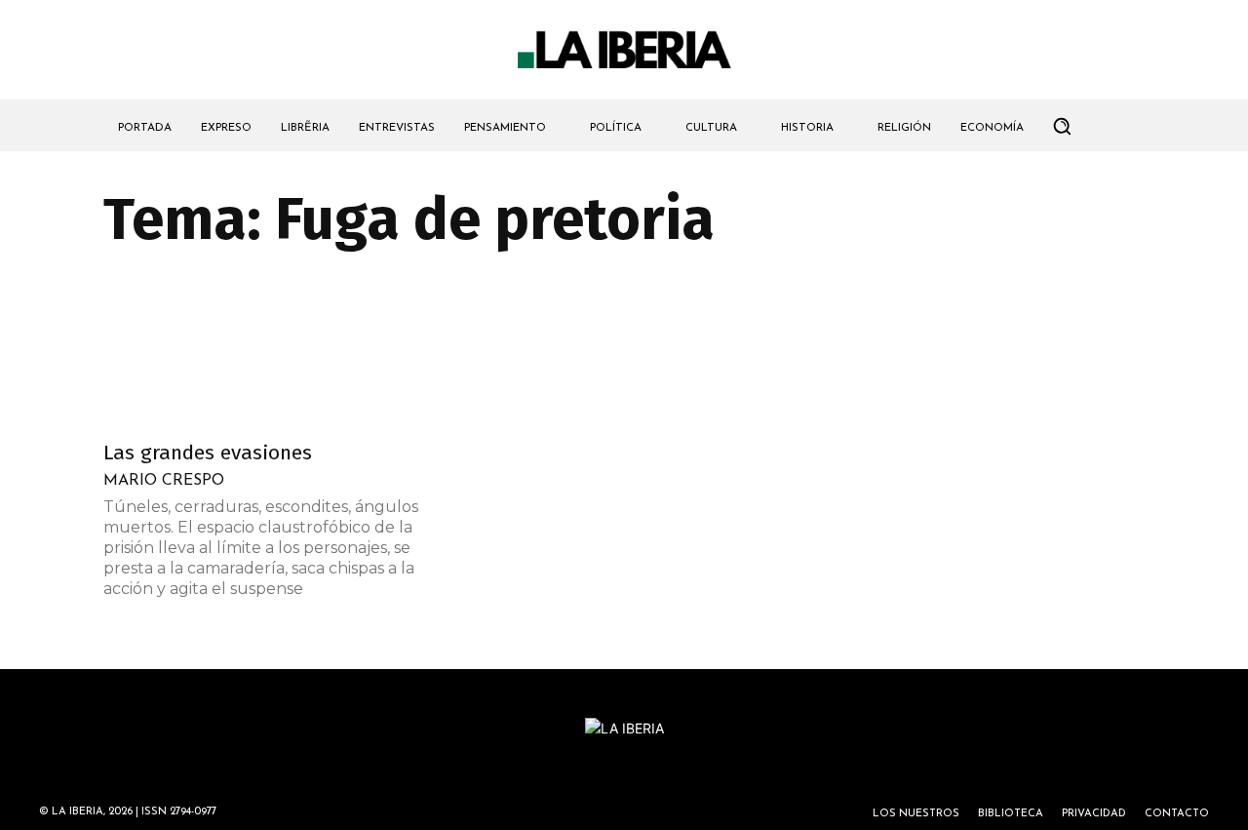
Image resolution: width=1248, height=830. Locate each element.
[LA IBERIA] (624, 50)
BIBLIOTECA (1010, 814)
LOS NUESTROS (916, 814)
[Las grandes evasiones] (261, 350)
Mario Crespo (163, 481)
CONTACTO (1177, 814)
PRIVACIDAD (1094, 814)
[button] (1061, 125)
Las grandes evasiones (207, 452)
